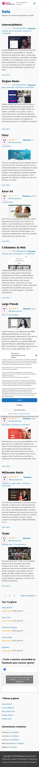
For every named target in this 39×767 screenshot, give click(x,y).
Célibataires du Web (14, 247)
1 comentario (29, 254)
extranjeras (18, 254)
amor (11, 31)
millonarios (6, 483)
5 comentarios (12, 315)
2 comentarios (20, 544)
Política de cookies (13, 413)
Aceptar (19, 400)
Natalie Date (6, 719)
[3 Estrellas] (7, 28)
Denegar (19, 405)
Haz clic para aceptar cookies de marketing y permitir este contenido (19, 679)
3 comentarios (7, 202)
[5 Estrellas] (11, 28)
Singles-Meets (10, 81)
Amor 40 (7, 191)
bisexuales (6, 425)
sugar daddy (16, 483)
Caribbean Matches (9, 627)
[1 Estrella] (3, 28)
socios (13, 359)
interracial (17, 31)
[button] (36, 355)
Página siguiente (28, 596)
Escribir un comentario (25, 87)
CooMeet (15, 732)
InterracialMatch (12, 24)
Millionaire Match (12, 472)
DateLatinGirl (7, 608)
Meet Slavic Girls (8, 711)
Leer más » (6, 75)
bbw (3, 315)
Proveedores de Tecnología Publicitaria (19, 395)
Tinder (6, 533)
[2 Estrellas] (5, 28)
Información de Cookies (18, 762)
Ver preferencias (19, 410)
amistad (5, 31)
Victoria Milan (7, 637)
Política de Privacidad (24, 413)
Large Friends (10, 304)
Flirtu (5, 135)
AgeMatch (6, 647)
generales (10, 87)
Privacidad (22, 759)
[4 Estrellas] (9, 28)
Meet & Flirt (6, 618)
